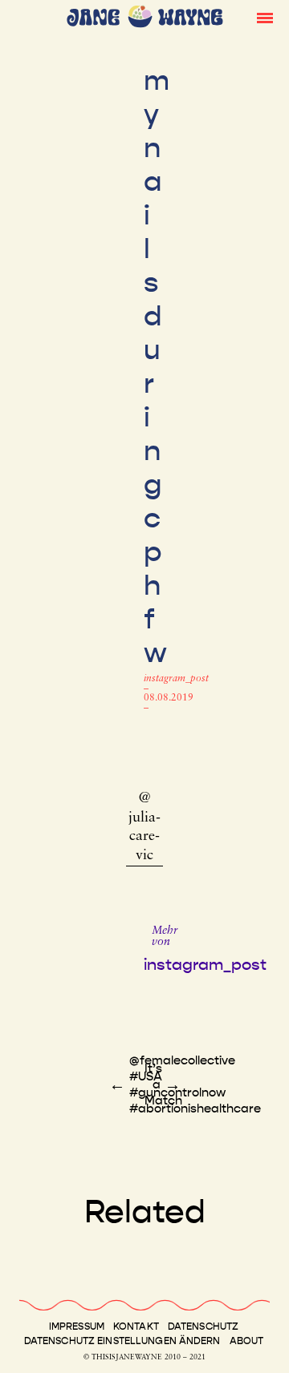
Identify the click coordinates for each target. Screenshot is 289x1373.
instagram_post (176, 679)
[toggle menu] (265, 17)
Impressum (76, 1326)
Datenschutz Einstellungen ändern (122, 1341)
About (247, 1341)
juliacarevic (144, 837)
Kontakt (136, 1326)
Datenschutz (203, 1326)
